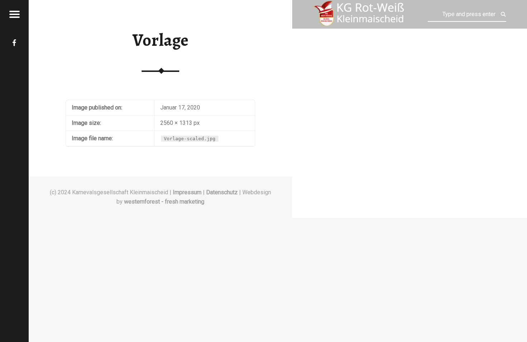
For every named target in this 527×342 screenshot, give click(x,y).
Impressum (187, 192)
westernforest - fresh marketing (164, 201)
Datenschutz (222, 192)
